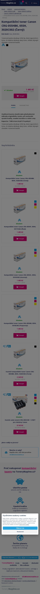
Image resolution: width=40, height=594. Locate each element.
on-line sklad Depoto (29, 581)
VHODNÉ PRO (24, 105)
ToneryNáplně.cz (11, 579)
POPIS (13, 105)
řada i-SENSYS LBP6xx (24, 11)
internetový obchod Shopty (12, 581)
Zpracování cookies (24, 524)
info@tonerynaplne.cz (17, 454)
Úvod (3, 9)
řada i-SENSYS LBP (9, 11)
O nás (17, 563)
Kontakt (25, 563)
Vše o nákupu (24, 565)
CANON (9, 9)
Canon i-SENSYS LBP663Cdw (12, 13)
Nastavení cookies (7, 583)
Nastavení (20, 531)
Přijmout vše (20, 528)
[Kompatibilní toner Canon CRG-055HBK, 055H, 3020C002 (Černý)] (20, 65)
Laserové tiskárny (19, 9)
